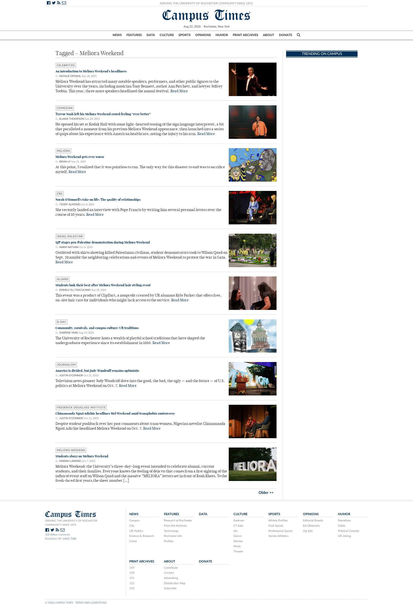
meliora (63, 151)
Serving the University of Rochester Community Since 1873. (206, 3)
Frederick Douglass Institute (81, 407)
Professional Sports (280, 530)
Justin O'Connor (71, 375)
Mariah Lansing (70, 461)
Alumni (62, 279)
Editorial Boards (313, 520)
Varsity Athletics (278, 536)
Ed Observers (311, 525)
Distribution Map (174, 583)
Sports (184, 35)
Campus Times (207, 15)
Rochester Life (173, 536)
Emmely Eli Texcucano (75, 290)
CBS (59, 193)
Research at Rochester (178, 520)
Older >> (266, 493)
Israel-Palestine (70, 236)
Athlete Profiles (278, 520)
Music (237, 546)
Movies (238, 541)
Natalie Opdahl (70, 76)
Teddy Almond (69, 204)
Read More (179, 91)
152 (131, 583)
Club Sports (275, 525)
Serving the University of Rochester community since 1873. (71, 522)
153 (131, 588)
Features (134, 35)
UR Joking (344, 536)
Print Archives (245, 35)
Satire (341, 525)
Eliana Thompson (71, 119)
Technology (171, 530)
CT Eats (238, 525)
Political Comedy (348, 530)
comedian (65, 108)
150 (131, 572)
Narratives (344, 520)
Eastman (239, 520)
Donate (285, 35)
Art (235, 530)
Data (151, 35)
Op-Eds (308, 530)
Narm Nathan (68, 247)
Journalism (66, 364)
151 (131, 578)
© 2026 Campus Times (59, 602)
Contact (169, 572)
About (268, 35)
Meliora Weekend (71, 450)
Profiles (168, 541)
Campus (134, 520)
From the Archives (175, 525)
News (117, 35)
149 (131, 567)
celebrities (66, 65)
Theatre (238, 551)
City (131, 525)
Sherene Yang (68, 332)
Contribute (171, 567)
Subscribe (170, 588)
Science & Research (141, 536)
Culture (167, 35)
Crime (133, 541)
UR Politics (136, 530)
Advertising (171, 578)
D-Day (61, 322)
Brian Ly (65, 161)
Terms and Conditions (90, 602)
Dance (238, 536)
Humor (222, 35)
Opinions (203, 35)
